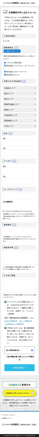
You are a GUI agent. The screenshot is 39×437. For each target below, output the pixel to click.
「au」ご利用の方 (25, 321)
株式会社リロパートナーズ (16, 71)
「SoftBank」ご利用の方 (14, 324)
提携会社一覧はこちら (12, 51)
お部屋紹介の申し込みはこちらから (17, 393)
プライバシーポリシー (9, 415)
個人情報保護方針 (13, 350)
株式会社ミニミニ (13, 74)
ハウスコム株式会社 (14, 62)
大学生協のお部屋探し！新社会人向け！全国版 (19, 3)
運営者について (7, 418)
